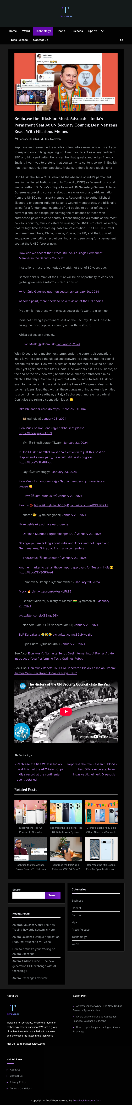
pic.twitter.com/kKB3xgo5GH (39, 615)
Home (13, 31)
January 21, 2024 (68, 344)
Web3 (26, 31)
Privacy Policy (18, 1082)
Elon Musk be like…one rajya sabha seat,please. (52, 428)
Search (16, 889)
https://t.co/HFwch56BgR (51, 505)
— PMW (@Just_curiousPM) (38, 496)
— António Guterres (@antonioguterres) (47, 291)
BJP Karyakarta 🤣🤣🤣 (36, 634)
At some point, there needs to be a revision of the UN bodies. (61, 301)
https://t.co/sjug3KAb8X (35, 433)
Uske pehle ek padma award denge (43, 524)
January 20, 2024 (87, 291)
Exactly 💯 (26, 505)
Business (77, 31)
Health (61, 31)
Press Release (18, 40)
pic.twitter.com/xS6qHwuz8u (72, 634)
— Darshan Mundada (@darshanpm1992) (48, 534)
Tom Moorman (53, 138)
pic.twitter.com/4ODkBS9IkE (89, 505)
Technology (43, 31)
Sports (92, 31)
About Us (15, 1069)
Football (77, 915)
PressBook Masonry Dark (87, 1100)
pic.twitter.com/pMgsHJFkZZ (51, 591)
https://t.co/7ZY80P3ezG (36, 572)
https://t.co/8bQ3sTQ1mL (70, 409)
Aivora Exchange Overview (29, 978)
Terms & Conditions (21, 1088)
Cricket (76, 908)
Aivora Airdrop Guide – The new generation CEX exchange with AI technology (34, 965)
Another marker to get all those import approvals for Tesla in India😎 (66, 567)
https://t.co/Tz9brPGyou (35, 462)
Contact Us (40, 40)
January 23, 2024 (54, 418)
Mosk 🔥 (25, 591)
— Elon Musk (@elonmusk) (38, 344)
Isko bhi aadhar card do (36, 409)
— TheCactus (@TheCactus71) (40, 558)
